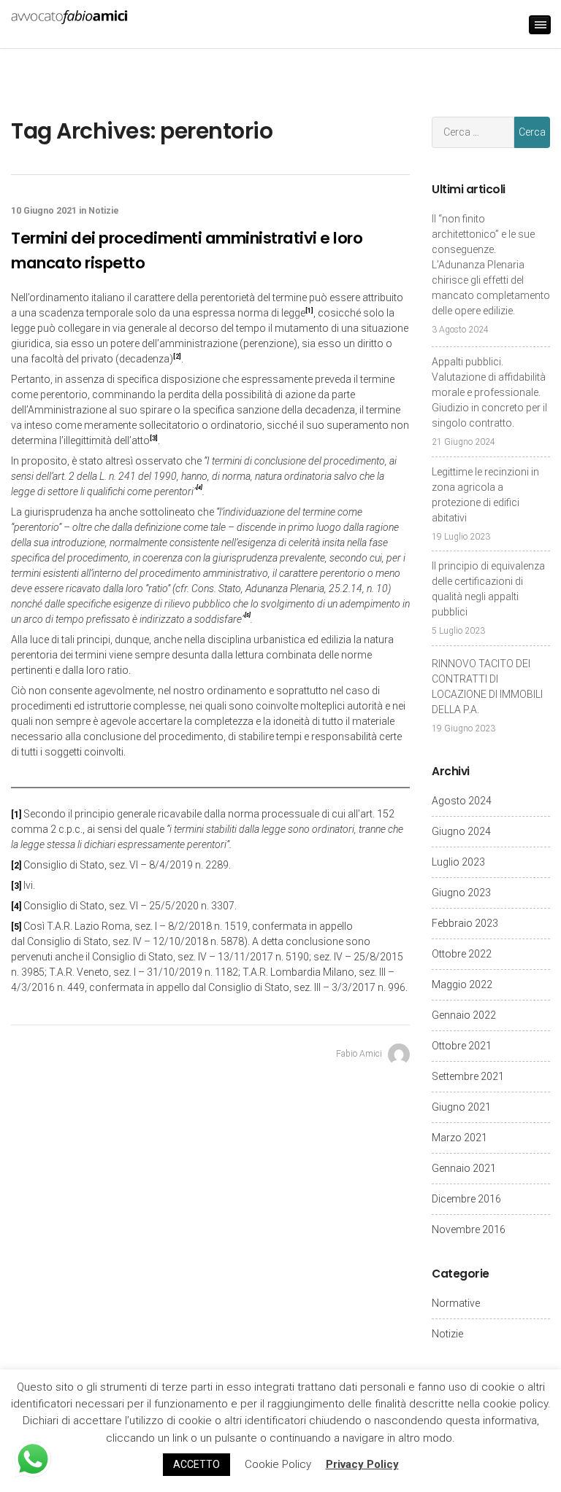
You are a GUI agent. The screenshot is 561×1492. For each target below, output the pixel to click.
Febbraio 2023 (465, 923)
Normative (456, 1303)
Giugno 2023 (461, 892)
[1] (16, 814)
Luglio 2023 (458, 862)
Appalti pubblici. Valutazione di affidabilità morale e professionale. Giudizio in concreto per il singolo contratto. (489, 392)
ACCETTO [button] (196, 1464)
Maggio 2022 (462, 984)
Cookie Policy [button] (278, 1464)
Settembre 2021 (468, 1076)
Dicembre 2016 (466, 1199)
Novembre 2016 (468, 1229)
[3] (16, 886)
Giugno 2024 (461, 831)
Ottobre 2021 (462, 1046)
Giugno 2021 (461, 1107)
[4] (16, 906)
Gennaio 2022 (464, 1015)
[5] (16, 927)
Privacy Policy (362, 1464)
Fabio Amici (360, 1054)
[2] (16, 865)
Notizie (103, 211)
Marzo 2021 (459, 1137)
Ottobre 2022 (462, 954)
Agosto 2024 (462, 801)
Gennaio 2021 (464, 1168)
